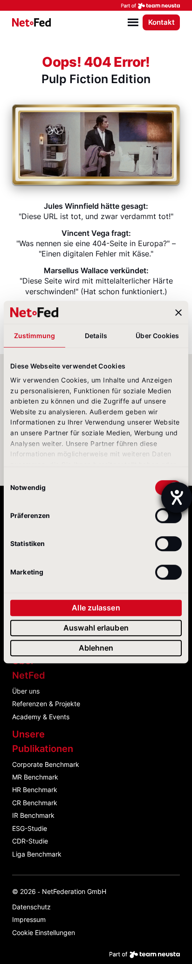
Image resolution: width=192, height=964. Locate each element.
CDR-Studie (30, 841)
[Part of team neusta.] (96, 5)
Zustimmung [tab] (34, 336)
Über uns (26, 691)
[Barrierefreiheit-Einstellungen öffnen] (176, 497)
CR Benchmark (34, 803)
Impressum (29, 919)
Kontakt (161, 22)
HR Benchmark (34, 790)
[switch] (168, 515)
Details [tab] (96, 336)
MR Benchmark (35, 777)
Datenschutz (31, 907)
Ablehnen (96, 647)
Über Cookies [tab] (157, 336)
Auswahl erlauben (96, 627)
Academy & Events (40, 717)
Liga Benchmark (37, 854)
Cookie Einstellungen (43, 932)
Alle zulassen (96, 608)
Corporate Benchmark (45, 764)
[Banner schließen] (178, 312)
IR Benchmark (33, 815)
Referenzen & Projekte (46, 704)
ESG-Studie (29, 828)
